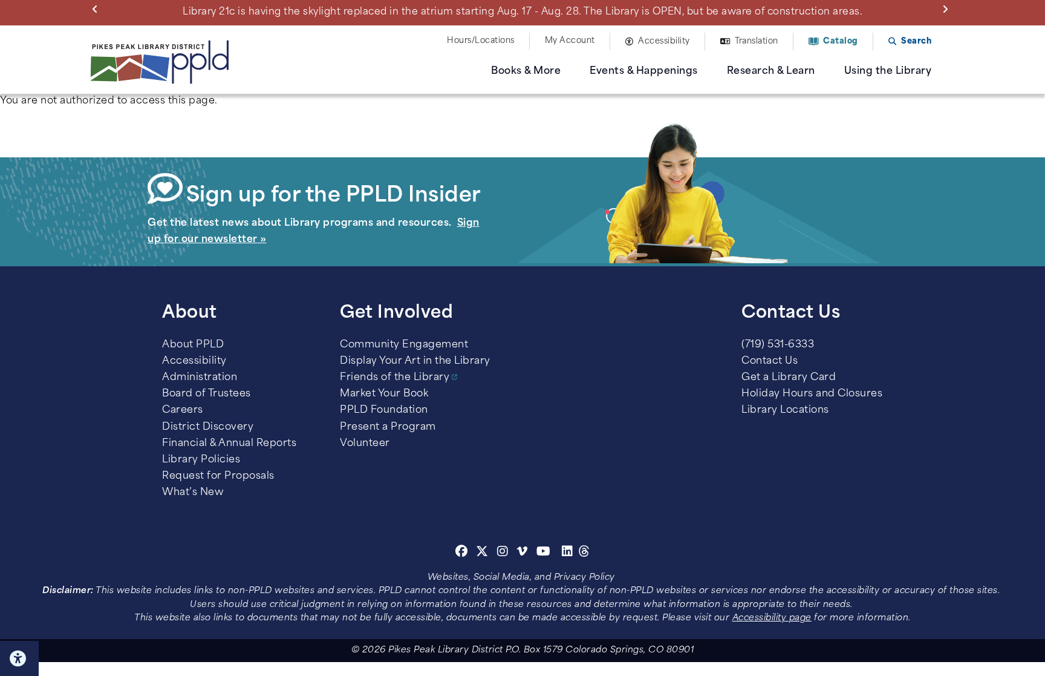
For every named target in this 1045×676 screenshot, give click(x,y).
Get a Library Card (788, 377)
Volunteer (365, 443)
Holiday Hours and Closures (811, 394)
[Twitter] (482, 553)
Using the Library (888, 71)
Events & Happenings (644, 71)
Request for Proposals (218, 476)
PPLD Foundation (384, 410)
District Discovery (207, 427)
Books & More (526, 71)
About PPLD (193, 345)
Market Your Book (384, 394)
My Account (570, 41)
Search (916, 41)
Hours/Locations (481, 41)
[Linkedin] (567, 553)
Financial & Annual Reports (229, 443)
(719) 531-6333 (777, 345)
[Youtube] (543, 553)
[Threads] (584, 553)
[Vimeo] (522, 553)
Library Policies (201, 460)
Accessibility (664, 41)
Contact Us (769, 361)
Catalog (840, 41)
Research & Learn (771, 71)
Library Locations (785, 410)
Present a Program (388, 427)
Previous (97, 8)
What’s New (193, 492)
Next (948, 8)
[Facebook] (461, 553)
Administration (199, 377)
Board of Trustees (206, 394)
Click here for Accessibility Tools (19, 658)
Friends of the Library (394, 377)
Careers (182, 410)
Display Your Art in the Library (415, 361)
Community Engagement (404, 345)
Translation (756, 41)
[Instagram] (504, 553)
